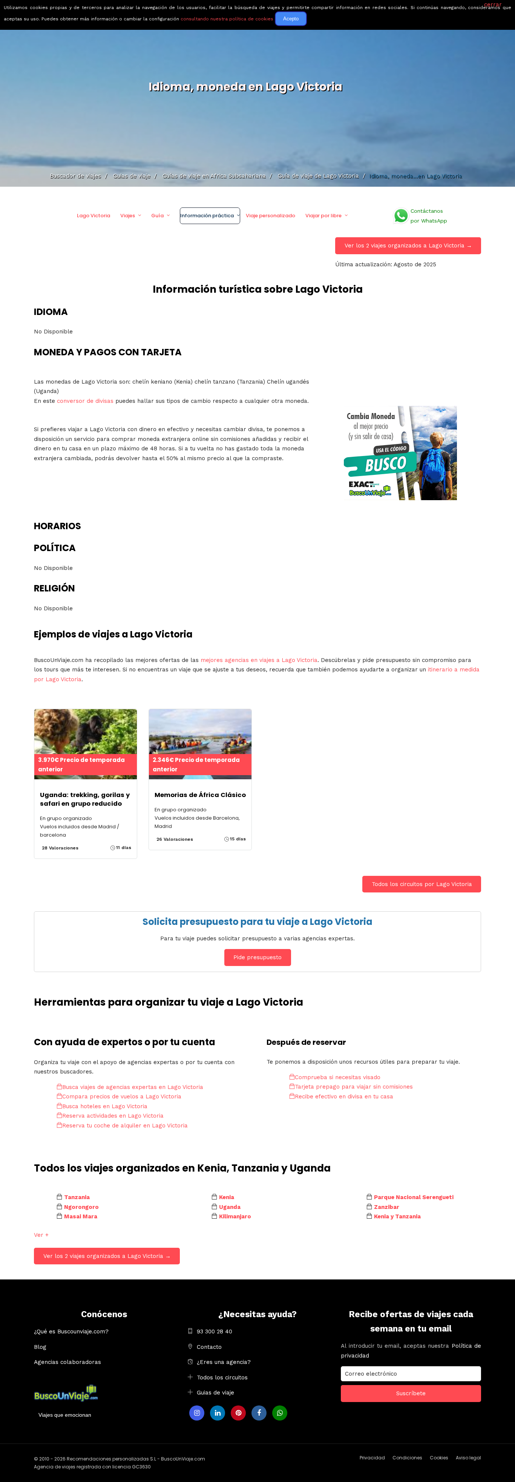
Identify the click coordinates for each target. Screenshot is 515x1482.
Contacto (209, 1347)
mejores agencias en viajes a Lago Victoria (259, 660)
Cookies (439, 1457)
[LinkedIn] (217, 1413)
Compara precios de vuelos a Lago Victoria (121, 1096)
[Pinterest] (238, 1413)
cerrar (493, 4)
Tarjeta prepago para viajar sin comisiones (354, 1086)
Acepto (291, 19)
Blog (40, 1347)
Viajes (127, 215)
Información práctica (207, 215)
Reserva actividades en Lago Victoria (113, 1115)
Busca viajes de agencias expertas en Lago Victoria (132, 1087)
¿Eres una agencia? (224, 1362)
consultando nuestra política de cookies (227, 19)
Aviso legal (468, 1457)
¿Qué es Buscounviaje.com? (71, 1331)
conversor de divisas (85, 401)
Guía (157, 215)
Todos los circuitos (222, 1377)
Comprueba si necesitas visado (337, 1077)
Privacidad (372, 1457)
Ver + (41, 1235)
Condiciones (407, 1457)
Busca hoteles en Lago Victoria (104, 1106)
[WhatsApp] (279, 1413)
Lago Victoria (93, 215)
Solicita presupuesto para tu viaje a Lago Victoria (257, 921)
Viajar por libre (323, 215)
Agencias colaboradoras (67, 1362)
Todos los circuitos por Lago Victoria (422, 884)
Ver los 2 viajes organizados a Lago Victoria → (408, 245)
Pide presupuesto (257, 957)
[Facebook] (259, 1413)
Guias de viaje (215, 1392)
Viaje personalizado (270, 215)
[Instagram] (196, 1413)
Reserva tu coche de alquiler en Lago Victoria (125, 1125)
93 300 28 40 (214, 1331)
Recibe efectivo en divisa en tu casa (344, 1096)
